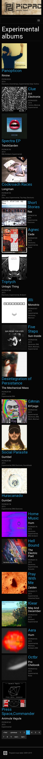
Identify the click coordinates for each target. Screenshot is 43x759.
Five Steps (33, 329)
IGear (32, 603)
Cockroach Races (17, 184)
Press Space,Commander (18, 711)
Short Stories (34, 204)
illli (30, 300)
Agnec (33, 229)
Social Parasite (15, 452)
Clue (32, 89)
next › (16, 737)
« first (5, 732)
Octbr (33, 657)
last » (23, 737)
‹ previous (13, 732)
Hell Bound (33, 543)
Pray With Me (32, 578)
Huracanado (12, 495)
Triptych (9, 281)
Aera (32, 630)
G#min (33, 401)
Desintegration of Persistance (17, 380)
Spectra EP (11, 141)
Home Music (33, 515)
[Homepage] (21, 7)
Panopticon (12, 70)
